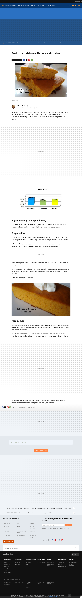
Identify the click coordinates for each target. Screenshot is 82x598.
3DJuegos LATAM (19, 582)
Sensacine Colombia (28, 586)
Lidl (51, 43)
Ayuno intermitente (66, 513)
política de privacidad (63, 528)
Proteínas (32, 523)
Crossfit (27, 513)
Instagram (67, 5)
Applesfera (6, 566)
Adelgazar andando (54, 513)
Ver (41, 450)
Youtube (73, 5)
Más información (53, 596)
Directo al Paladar (41, 562)
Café (65, 43)
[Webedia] (78, 1)
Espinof (27, 564)
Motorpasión (50, 562)
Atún (60, 43)
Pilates (34, 513)
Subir (74, 554)
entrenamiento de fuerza (21, 531)
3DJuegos (17, 562)
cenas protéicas (21, 535)
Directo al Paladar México (41, 583)
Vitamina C (71, 43)
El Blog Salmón (73, 562)
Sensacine (28, 562)
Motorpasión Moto (50, 565)
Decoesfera (61, 564)
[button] (22, 106)
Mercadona (30, 43)
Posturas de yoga (42, 513)
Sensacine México (28, 583)
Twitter (26, 60)
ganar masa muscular (33, 536)
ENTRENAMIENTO (10, 5)
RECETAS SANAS (23, 5)
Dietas (18, 526)
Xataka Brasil (7, 584)
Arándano (45, 43)
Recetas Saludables (24, 407)
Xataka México (7, 582)
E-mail (32, 60)
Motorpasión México (50, 583)
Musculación (7, 523)
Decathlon (38, 43)
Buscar (75, 548)
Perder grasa (7, 535)
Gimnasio (19, 43)
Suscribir (69, 525)
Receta (34, 407)
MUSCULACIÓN (50, 5)
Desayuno (6, 531)
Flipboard (76, 5)
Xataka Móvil (7, 564)
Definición (32, 531)
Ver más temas (8, 541)
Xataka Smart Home (7, 569)
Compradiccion (62, 566)
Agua (55, 43)
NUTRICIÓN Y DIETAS (37, 5)
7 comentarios (17, 60)
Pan (24, 43)
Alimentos (6, 526)
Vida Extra (17, 564)
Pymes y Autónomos (72, 565)
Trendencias (61, 562)
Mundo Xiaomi (7, 572)
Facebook (70, 5)
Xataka (5, 562)
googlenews (79, 5)
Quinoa (21, 513)
